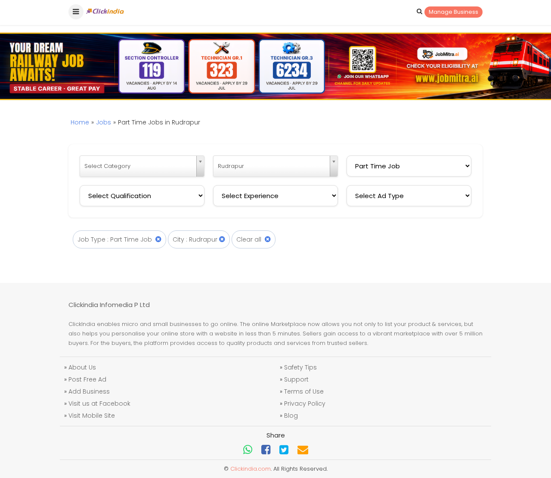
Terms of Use (304, 391)
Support (296, 379)
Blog (291, 415)
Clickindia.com (250, 469)
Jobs (103, 122)
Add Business (89, 391)
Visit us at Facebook (99, 403)
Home (80, 122)
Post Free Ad (87, 379)
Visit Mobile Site (91, 415)
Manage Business (453, 12)
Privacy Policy (304, 403)
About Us (82, 367)
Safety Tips (300, 367)
